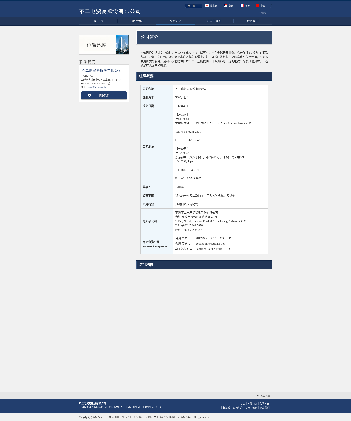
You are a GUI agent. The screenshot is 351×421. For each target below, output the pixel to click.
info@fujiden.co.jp (97, 87)
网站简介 (252, 403)
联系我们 (252, 21)
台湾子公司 (214, 21)
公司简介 (175, 21)
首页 (98, 21)
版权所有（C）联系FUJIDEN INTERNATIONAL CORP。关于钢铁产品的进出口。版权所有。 (143, 417)
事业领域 (137, 21)
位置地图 (265, 403)
